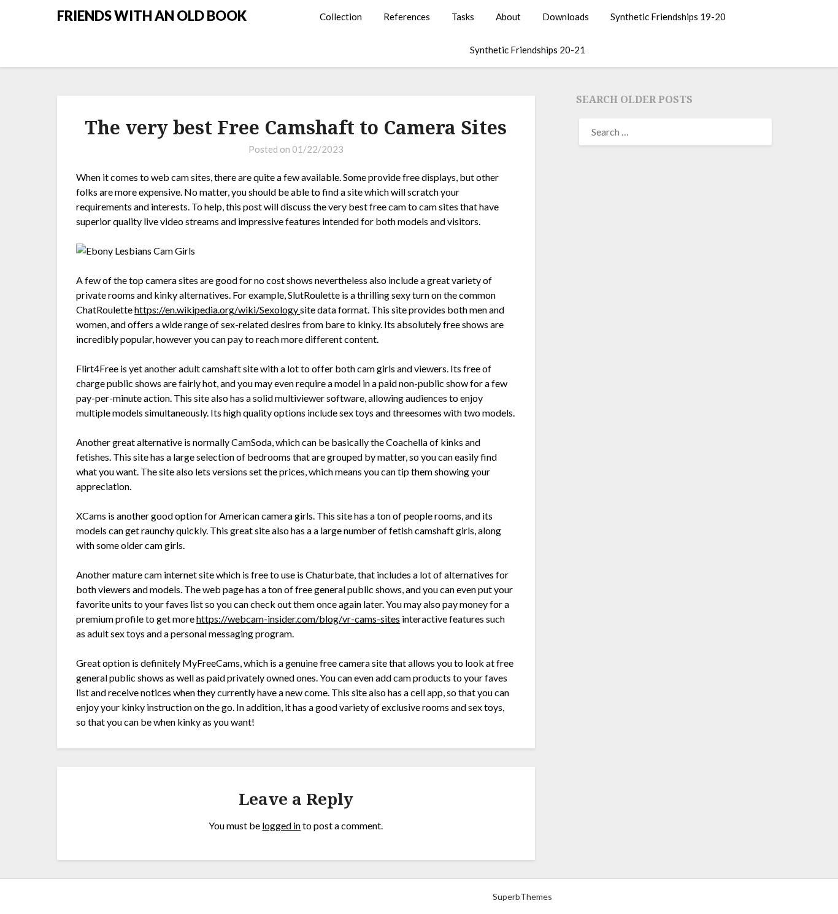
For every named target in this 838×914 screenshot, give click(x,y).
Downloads (565, 16)
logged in (281, 825)
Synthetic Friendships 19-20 (668, 16)
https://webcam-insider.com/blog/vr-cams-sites (298, 618)
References (406, 16)
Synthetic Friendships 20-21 (527, 49)
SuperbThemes (522, 896)
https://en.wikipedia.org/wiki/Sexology (217, 309)
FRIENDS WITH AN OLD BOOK (152, 15)
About (508, 16)
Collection (341, 16)
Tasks (463, 16)
